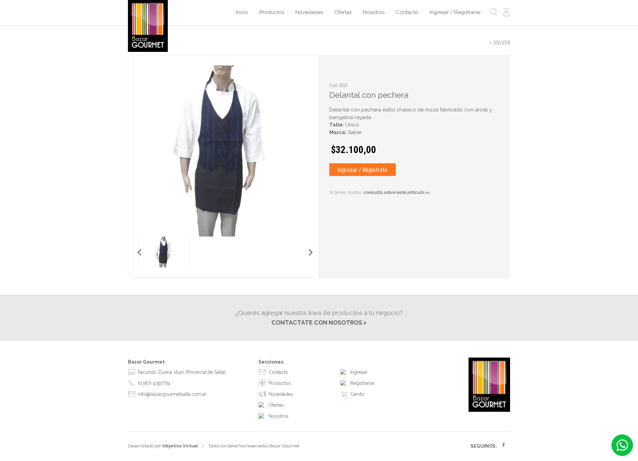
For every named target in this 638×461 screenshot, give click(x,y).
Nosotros (373, 12)
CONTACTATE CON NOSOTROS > (319, 322)
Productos (272, 12)
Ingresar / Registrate (362, 169)
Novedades (309, 12)
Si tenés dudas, (379, 192)
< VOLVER (499, 43)
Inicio (242, 12)
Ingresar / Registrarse (455, 12)
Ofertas (343, 12)
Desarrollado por (163, 445)
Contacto (407, 12)
